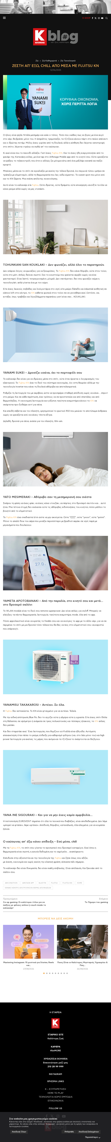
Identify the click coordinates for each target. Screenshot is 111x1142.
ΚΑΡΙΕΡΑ (55, 1047)
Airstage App (28, 883)
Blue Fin (42, 883)
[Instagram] (99, 18)
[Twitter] (96, 18)
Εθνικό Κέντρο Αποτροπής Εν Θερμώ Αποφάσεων (28, 888)
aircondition (11, 883)
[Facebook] (92, 18)
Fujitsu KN (57, 153)
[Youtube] (102, 18)
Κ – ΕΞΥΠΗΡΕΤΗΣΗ (55, 1089)
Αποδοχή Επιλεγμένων (89, 1132)
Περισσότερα (91, 1137)
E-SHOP (86, 18)
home (79, 883)
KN (33, 293)
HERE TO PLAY (55, 1093)
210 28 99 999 (55, 1067)
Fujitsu (35, 185)
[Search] (106, 18)
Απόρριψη (69, 1132)
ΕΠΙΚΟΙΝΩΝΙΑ (55, 1101)
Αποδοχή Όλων (19, 1132)
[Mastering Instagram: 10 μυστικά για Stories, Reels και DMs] (28, 942)
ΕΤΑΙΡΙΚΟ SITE (55, 1035)
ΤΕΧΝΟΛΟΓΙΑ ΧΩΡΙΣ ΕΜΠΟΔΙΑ (55, 1097)
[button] (6, 949)
